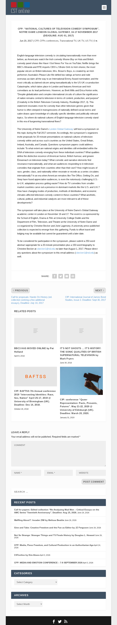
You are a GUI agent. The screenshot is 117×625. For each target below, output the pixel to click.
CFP (36, 40)
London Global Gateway (61, 129)
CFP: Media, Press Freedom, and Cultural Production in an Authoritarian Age (54, 545)
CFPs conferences (49, 40)
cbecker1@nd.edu (46, 248)
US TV (88, 40)
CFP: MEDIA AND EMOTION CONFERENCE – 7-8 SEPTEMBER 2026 (48, 562)
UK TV (81, 40)
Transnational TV (68, 40)
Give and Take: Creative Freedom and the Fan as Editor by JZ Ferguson (51, 527)
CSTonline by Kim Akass (26, 555)
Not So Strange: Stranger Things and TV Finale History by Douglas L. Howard (54, 535)
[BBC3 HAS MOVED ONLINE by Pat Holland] (35, 331)
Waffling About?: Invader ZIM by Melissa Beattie (39, 520)
